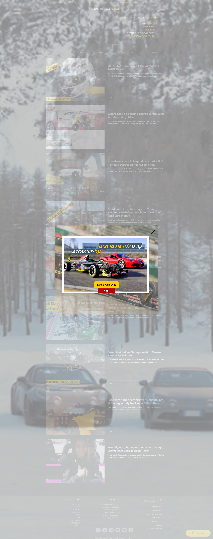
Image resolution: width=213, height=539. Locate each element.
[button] (153, 232)
